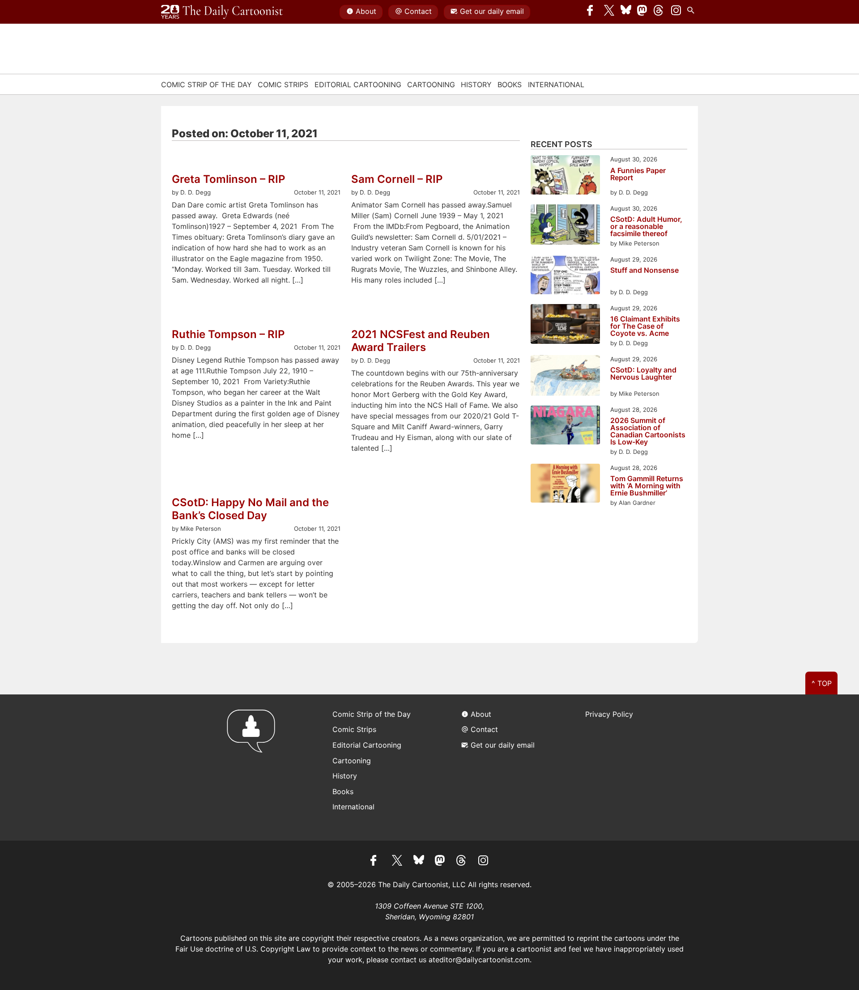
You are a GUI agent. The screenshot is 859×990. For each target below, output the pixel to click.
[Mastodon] (642, 12)
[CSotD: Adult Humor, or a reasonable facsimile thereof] (565, 226)
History (476, 84)
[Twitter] (609, 12)
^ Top (822, 683)
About (366, 11)
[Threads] (659, 12)
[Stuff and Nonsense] (565, 276)
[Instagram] (676, 12)
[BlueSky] (626, 12)
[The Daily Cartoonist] (222, 12)
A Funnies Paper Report (638, 174)
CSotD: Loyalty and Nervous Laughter (643, 373)
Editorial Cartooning (358, 84)
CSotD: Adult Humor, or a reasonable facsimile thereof (646, 226)
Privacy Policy (609, 714)
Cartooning (431, 84)
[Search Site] (692, 12)
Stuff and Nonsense (644, 271)
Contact (418, 11)
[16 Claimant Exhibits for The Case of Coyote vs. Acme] (565, 325)
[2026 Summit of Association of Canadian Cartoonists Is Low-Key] (565, 426)
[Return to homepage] (254, 767)
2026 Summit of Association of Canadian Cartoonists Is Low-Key (647, 431)
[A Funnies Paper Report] (565, 176)
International (556, 84)
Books (510, 84)
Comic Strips (283, 84)
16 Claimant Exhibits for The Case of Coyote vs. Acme (645, 326)
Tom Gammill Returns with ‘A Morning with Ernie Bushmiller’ (646, 485)
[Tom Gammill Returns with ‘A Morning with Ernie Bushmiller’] (565, 484)
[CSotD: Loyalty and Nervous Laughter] (565, 376)
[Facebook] (592, 12)
